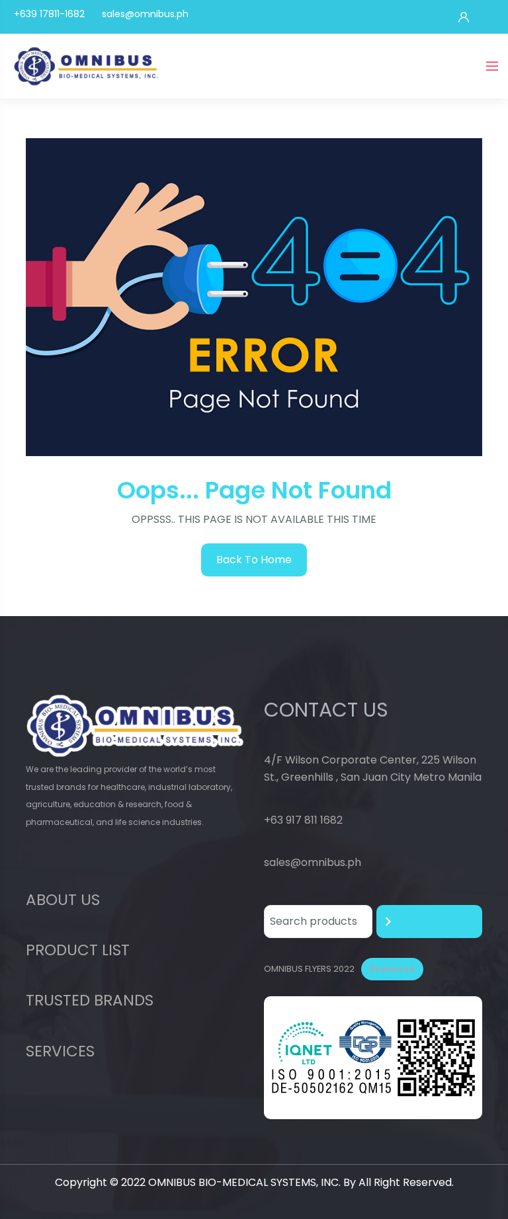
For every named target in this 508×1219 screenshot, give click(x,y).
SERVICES (60, 1051)
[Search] (429, 921)
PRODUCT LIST (78, 950)
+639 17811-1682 (49, 13)
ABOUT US (63, 899)
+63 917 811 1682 (303, 820)
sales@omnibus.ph (145, 13)
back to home (254, 559)
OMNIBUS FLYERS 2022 (309, 968)
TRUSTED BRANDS (89, 1000)
